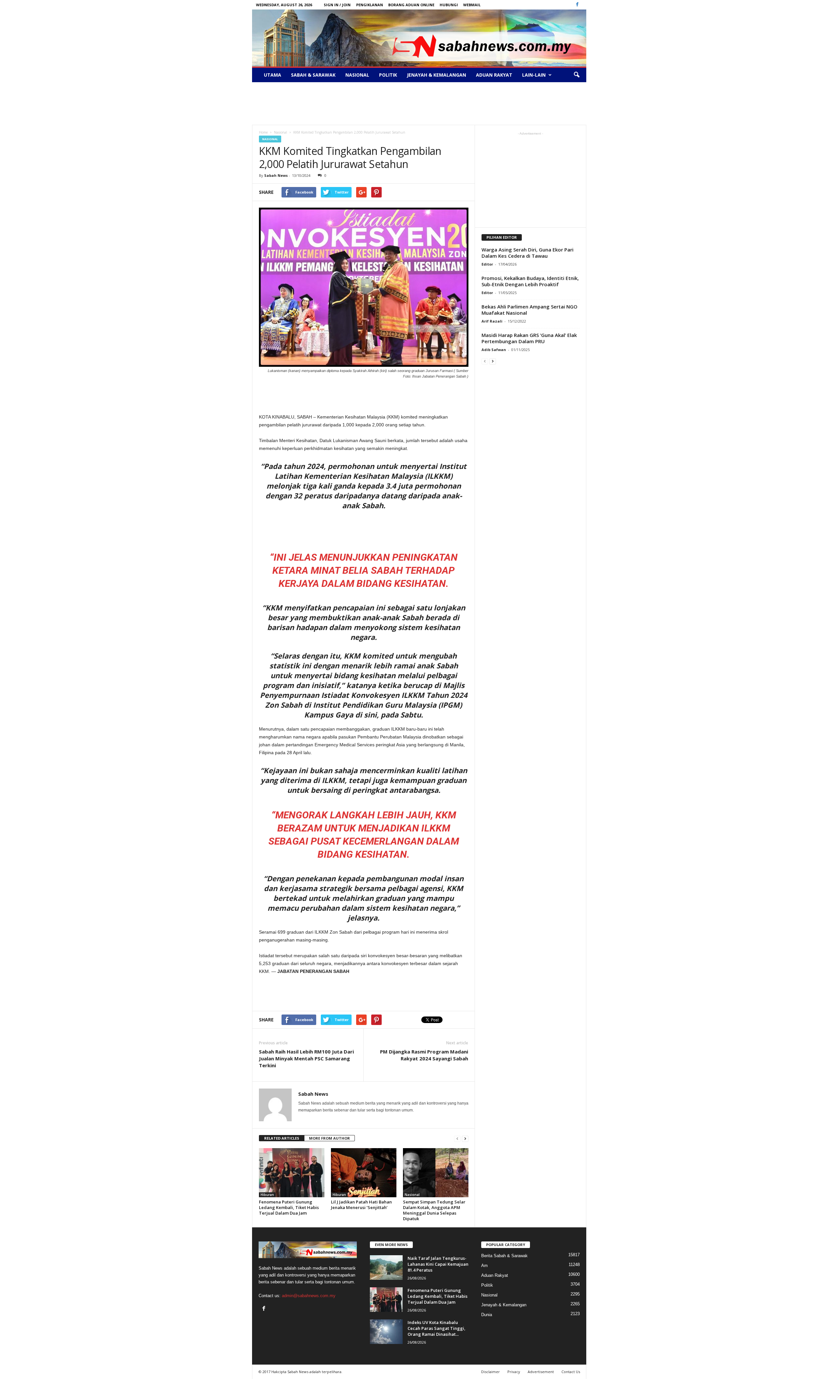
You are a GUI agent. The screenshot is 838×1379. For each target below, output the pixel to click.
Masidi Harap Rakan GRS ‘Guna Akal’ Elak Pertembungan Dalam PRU (529, 338)
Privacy (513, 1371)
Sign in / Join (337, 4)
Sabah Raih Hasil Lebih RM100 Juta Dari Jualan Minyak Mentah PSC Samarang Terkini (306, 1058)
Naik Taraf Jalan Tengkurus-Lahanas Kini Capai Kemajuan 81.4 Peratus (438, 1264)
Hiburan (267, 1194)
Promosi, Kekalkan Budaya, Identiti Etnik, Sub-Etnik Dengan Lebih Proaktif (530, 281)
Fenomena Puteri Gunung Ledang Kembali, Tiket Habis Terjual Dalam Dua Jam (289, 1207)
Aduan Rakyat (494, 75)
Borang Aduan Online (411, 4)
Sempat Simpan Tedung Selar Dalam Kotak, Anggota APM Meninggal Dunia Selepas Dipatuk (434, 1210)
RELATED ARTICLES (281, 1138)
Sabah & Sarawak (313, 75)
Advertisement (541, 1371)
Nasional (357, 75)
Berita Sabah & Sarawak (504, 1255)
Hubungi (449, 4)
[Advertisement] (419, 103)
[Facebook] (577, 4)
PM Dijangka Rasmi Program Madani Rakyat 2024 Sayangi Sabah (424, 1055)
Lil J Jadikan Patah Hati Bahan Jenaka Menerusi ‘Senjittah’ (361, 1204)
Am (484, 1265)
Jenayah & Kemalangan (436, 75)
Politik (388, 75)
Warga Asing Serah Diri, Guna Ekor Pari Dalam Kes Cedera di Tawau (528, 252)
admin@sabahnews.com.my (309, 1295)
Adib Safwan (494, 349)
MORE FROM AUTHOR (329, 1138)
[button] (576, 75)
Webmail (472, 4)
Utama (272, 75)
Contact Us (570, 1371)
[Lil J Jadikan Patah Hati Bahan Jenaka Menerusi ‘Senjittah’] (363, 1172)
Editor (487, 264)
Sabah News (276, 175)
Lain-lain (534, 75)
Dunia (486, 1314)
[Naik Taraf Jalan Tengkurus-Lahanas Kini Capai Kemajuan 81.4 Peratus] (386, 1267)
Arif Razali (492, 321)
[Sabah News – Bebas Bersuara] (419, 37)
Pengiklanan (369, 4)
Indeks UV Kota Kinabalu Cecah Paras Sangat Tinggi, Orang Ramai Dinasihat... (436, 1328)
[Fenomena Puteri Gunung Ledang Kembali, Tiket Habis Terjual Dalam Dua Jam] (291, 1172)
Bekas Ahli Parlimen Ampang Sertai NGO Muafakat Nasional (529, 309)
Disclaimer (490, 1371)
